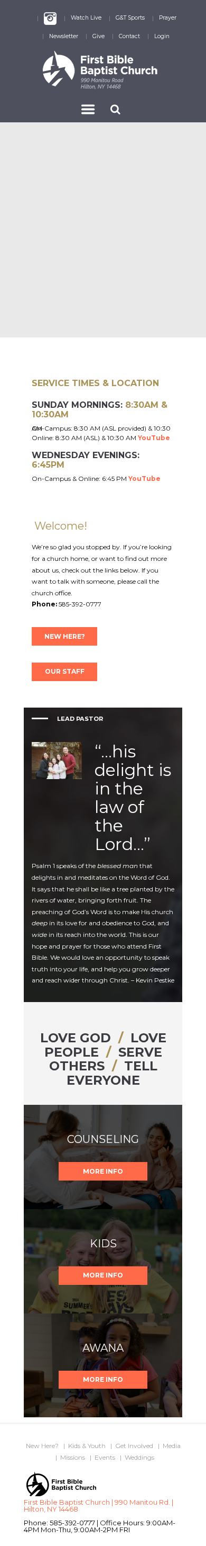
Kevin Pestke (155, 980)
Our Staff (65, 671)
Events (105, 1457)
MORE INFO (103, 1171)
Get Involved (134, 1446)
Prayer (167, 17)
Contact (129, 36)
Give (98, 36)
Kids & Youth (87, 1446)
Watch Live (86, 17)
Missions (72, 1457)
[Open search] (116, 109)
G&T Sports (130, 17)
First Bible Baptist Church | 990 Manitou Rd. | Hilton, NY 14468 (98, 1505)
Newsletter (63, 36)
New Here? (64, 636)
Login (162, 36)
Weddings (139, 1457)
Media (172, 1446)
